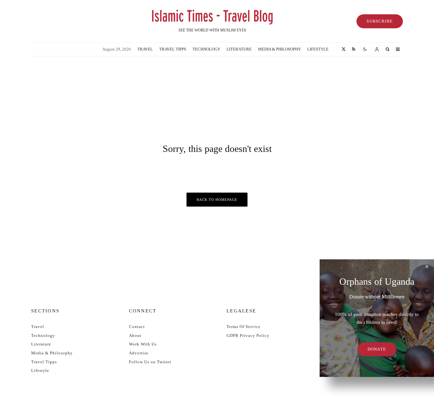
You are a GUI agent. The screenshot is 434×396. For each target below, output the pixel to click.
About (135, 335)
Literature (239, 49)
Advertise (138, 353)
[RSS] (353, 49)
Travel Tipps (172, 49)
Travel (145, 49)
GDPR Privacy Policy (248, 335)
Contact (137, 326)
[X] (343, 49)
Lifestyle (318, 49)
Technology (206, 49)
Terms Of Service (244, 326)
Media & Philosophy (279, 49)
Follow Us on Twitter (150, 361)
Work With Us (143, 344)
